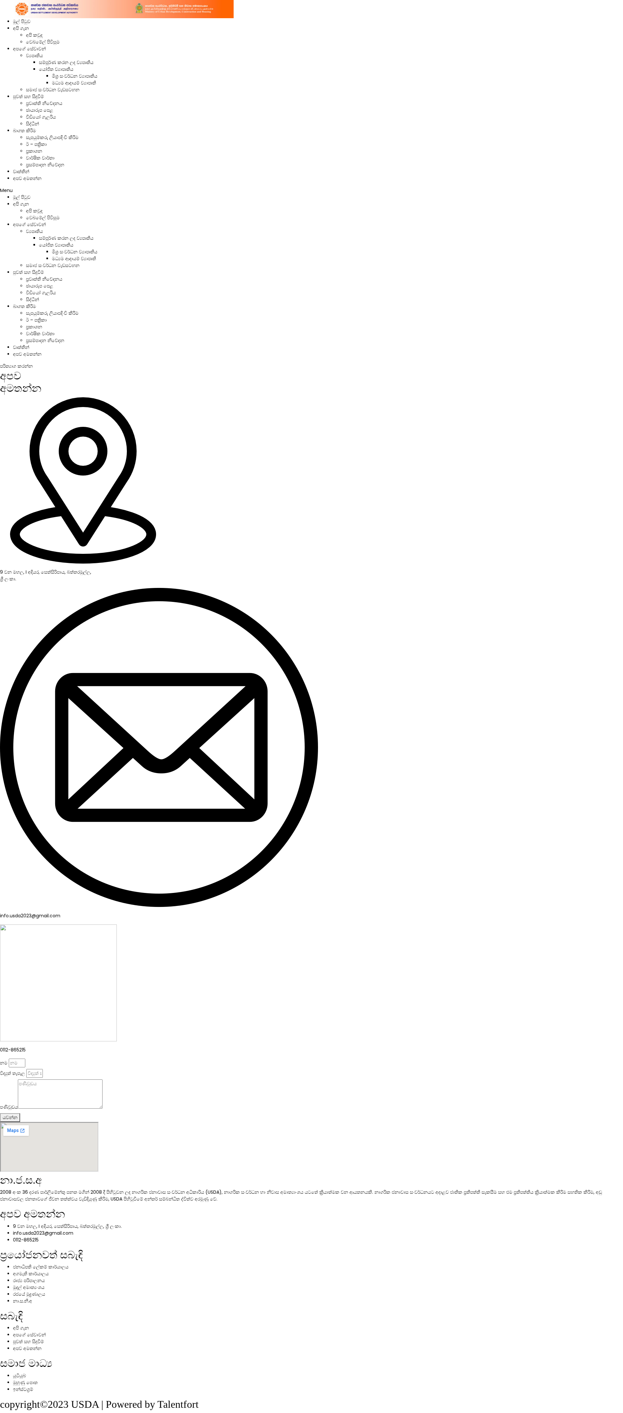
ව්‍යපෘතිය (34, 55)
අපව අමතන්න (27, 178)
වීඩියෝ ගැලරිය (41, 117)
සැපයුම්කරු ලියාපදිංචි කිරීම (52, 137)
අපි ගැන (21, 28)
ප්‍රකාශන (34, 151)
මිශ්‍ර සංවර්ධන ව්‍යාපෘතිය (74, 76)
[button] (311, 190)
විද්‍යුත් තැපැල (12, 1073)
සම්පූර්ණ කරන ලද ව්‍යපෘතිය (66, 62)
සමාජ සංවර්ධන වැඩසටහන (52, 89)
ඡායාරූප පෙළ (39, 110)
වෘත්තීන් (21, 171)
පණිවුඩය (9, 1107)
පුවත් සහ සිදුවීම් (28, 96)
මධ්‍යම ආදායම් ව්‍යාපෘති (74, 83)
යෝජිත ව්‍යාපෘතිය (56, 69)
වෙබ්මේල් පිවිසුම (43, 42)
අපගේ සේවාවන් (29, 48)
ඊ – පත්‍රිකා (36, 144)
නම (3, 1063)
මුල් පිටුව (22, 21)
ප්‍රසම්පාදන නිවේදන (45, 164)
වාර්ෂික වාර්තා (40, 158)
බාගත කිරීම (24, 130)
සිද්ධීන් (32, 124)
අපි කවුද (34, 35)
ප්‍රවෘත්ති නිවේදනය (44, 103)
